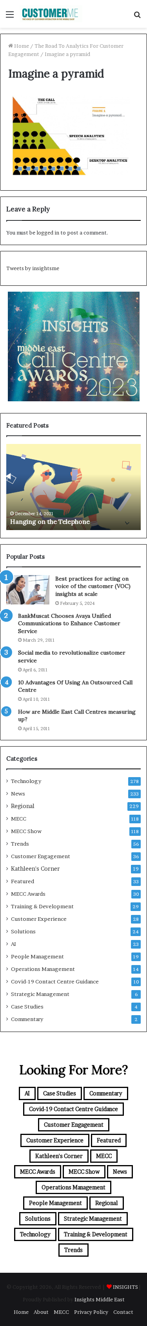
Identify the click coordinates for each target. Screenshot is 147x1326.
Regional (22, 806)
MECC (18, 818)
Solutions (23, 931)
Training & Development (42, 906)
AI (13, 944)
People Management (37, 956)
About (41, 1312)
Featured (22, 881)
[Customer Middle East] (51, 13)
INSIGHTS (125, 1287)
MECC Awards (28, 894)
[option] (73, 487)
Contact (123, 1312)
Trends (20, 844)
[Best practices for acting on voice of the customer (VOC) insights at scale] (27, 589)
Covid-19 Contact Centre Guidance (55, 981)
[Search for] (137, 17)
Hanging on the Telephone (50, 521)
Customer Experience (39, 919)
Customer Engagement (40, 856)
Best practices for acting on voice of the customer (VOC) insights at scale (93, 586)
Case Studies (27, 1006)
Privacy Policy (91, 1312)
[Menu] (10, 17)
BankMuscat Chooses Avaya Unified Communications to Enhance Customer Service (69, 623)
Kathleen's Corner (35, 868)
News (18, 793)
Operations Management (43, 969)
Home (21, 46)
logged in (47, 232)
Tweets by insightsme (32, 268)
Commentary (27, 1019)
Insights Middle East (99, 1299)
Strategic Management (40, 994)
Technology (26, 781)
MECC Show (26, 831)
